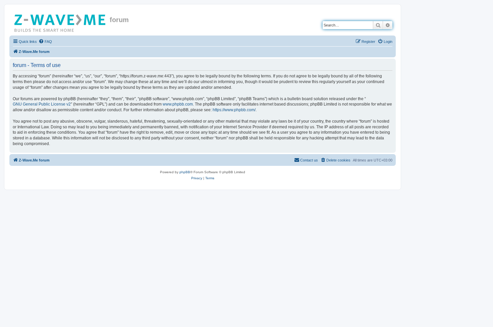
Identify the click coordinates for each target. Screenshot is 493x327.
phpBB (184, 172)
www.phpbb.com (178, 104)
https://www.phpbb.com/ (234, 110)
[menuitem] (45, 42)
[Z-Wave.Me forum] (60, 21)
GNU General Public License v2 (42, 104)
